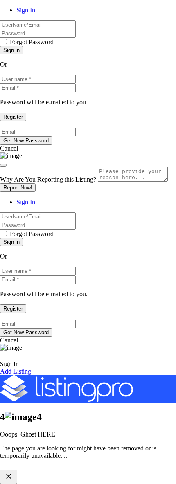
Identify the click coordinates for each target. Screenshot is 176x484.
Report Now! (17, 188)
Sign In (25, 10)
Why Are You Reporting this (48, 179)
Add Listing (15, 371)
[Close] (3, 165)
